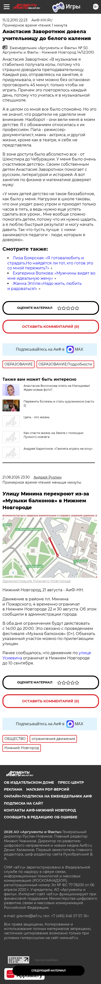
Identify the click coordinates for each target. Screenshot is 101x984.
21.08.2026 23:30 (16, 477)
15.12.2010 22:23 (14, 20)
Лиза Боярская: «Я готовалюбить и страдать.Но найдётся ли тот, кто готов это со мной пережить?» (50, 263)
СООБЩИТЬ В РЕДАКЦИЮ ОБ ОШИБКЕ (40, 817)
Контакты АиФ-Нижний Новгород (40, 810)
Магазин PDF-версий (47, 789)
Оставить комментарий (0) (50, 326)
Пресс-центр (71, 782)
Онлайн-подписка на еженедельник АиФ (48, 796)
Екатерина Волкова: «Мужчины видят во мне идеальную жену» (51, 276)
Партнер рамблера (46, 959)
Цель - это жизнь (37, 417)
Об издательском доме (29, 782)
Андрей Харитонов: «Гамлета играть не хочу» (58, 448)
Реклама (13, 789)
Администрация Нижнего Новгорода (36, 581)
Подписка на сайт (23, 803)
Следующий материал (48, 970)
